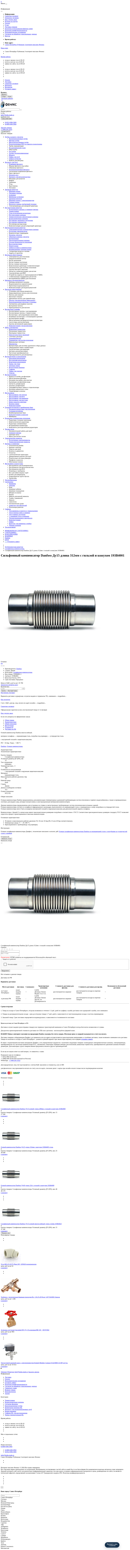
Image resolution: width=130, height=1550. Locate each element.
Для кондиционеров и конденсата (20, 518)
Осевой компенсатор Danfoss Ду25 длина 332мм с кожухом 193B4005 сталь (27, 1147)
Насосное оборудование (13, 289)
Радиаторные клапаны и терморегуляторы (23, 209)
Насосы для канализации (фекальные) (22, 300)
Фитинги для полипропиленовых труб (18, 1409)
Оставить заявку (10, 89)
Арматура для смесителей (18, 505)
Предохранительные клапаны (19, 240)
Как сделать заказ (11, 19)
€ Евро (4, 96)
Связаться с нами (11, 1388)
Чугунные (12, 151)
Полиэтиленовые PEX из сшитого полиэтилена (25, 144)
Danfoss (7, 538)
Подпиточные (14, 238)
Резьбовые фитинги (16, 164)
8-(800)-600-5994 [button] (6, 1446)
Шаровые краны (14, 191)
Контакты (8, 85)
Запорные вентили (15, 198)
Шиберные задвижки (16, 197)
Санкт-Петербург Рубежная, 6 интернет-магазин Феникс (24, 44)
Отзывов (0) (9, 727)
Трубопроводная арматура (14, 547)
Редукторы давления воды (18, 231)
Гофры (11, 522)
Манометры (13, 344)
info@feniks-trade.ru (7, 115)
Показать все (6, 1233)
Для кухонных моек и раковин (19, 513)
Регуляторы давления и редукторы (21, 220)
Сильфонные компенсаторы (14, 549)
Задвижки (12, 195)
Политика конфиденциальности (16, 30)
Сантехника (9, 482)
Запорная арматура (11, 189)
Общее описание (11, 724)
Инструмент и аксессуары (14, 464)
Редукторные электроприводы (19, 440)
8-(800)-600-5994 (10, 124)
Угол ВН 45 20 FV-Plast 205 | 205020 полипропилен (18, 1264)
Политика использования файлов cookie (19, 29)
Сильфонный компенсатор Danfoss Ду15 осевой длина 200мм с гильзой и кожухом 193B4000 (33, 1109)
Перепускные (13, 246)
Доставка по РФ (10, 729)
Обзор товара (9, 720)
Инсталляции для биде (17, 396)
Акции (7, 1393)
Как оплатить (5, 699)
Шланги (12, 155)
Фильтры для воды (15, 235)
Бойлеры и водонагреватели (14, 280)
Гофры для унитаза (15, 371)
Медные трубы (14, 140)
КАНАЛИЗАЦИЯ (11, 534)
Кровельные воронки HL (13, 1408)
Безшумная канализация (17, 362)
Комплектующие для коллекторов (20, 326)
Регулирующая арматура (13, 208)
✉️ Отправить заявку (12, 541)
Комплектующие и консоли (18, 415)
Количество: (5, 687)
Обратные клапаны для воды (19, 237)
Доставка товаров (11, 27)
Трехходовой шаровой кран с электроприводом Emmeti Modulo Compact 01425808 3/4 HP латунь (34, 1363)
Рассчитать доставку (8, 693)
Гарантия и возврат (11, 16)
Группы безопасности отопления (20, 242)
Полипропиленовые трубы (18, 139)
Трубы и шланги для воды (14, 137)
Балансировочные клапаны (18, 218)
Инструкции (9, 725)
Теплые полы (9, 429)
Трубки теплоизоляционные (19, 153)
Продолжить (5, 971)
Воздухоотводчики (15, 244)
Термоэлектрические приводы (19, 442)
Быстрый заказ (12, 691)
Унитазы (12, 485)
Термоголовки (14, 211)
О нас (7, 25)
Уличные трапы (14, 365)
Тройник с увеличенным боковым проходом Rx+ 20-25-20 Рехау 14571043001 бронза (30, 1297)
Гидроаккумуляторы (16, 411)
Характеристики (10, 722)
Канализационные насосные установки (22, 302)
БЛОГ (7, 540)
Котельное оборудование (13, 255)
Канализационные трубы (13, 1406)
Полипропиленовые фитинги (19, 169)
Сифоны (12, 369)
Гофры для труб (14, 157)
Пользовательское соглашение (15, 32)
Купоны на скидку (11, 21)
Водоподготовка (10, 375)
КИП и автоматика (11, 327)
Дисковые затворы (15, 193)
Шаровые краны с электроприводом (21, 200)
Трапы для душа (14, 364)
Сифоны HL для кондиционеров (16, 1413)
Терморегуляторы (15, 433)
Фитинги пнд (13, 175)
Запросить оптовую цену (9, 685)
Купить (4, 691)
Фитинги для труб (11, 162)
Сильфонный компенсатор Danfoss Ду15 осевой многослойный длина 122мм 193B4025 (31, 1224)
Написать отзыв (6, 838)
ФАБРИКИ (9, 536)
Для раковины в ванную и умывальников (23, 511)
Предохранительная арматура (15, 228)
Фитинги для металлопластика (19, 177)
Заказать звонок (6, 127)
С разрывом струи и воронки (19, 516)
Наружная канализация (17, 358)
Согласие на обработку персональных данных (21, 34)
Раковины (12, 483)
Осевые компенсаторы (15, 746)
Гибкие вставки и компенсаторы (20, 248)
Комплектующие (15, 405)
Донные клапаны (15, 525)
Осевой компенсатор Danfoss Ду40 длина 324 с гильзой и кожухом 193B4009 (27, 1185)
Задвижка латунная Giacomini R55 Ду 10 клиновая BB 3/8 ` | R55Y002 (25, 1330)
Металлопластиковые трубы (19, 142)
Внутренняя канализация (17, 360)
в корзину (4, 1116)
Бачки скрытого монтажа (17, 402)
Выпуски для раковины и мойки (20, 523)
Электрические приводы (13, 438)
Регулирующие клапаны (17, 215)
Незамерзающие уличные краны (20, 249)
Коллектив (8, 87)
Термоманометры (15, 338)
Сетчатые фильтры (11, 1404)
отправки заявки (87, 1039)
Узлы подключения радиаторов (20, 213)
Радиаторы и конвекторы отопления (17, 418)
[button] (4, 48)
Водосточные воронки (17, 367)
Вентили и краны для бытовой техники (22, 204)
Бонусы (7, 36)
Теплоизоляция (10, 527)
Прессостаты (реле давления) (19, 335)
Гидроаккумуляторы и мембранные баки (19, 407)
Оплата (7, 23)
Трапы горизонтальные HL (14, 1415)
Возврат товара (10, 1390)
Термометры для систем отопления (21, 340)
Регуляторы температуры (17, 222)
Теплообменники (11, 480)
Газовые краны (14, 202)
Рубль (10, 96)
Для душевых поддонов (17, 514)
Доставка (8, 82)
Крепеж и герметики (12, 444)
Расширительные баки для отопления (22, 409)
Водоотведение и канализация (15, 356)
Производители (10, 1392)
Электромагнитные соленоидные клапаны (23, 229)
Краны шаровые (10, 1411)
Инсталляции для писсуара (18, 400)
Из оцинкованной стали (17, 148)
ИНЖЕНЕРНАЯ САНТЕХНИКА (16, 530)
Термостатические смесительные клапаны (23, 217)
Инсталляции (9, 393)
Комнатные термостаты (17, 329)
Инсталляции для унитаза (18, 395)
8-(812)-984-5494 (10, 122)
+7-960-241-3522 (6, 129)
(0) (2, 663)
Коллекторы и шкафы (12, 309)
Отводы (11, 373)
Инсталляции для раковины (18, 398)
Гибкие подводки (15, 159)
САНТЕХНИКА (10, 532)
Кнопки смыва (14, 404)
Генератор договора (12, 18)
